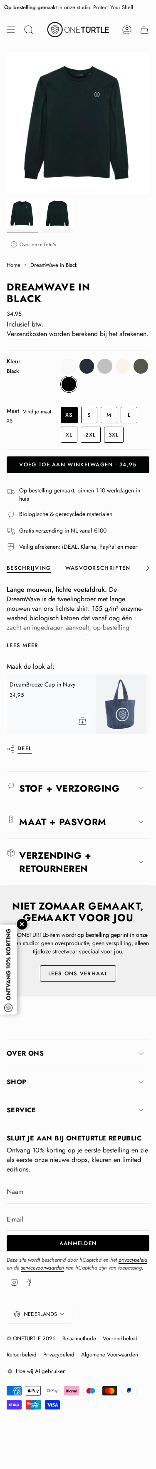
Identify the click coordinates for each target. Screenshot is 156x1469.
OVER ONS (25, 1053)
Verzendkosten (27, 333)
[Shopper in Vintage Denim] (39, 704)
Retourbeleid (22, 1355)
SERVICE (21, 1110)
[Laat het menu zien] (10, 29)
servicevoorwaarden (42, 1268)
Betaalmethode (79, 1338)
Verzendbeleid (120, 1338)
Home (13, 265)
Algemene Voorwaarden (109, 1355)
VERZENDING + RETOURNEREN (55, 862)
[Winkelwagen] (144, 29)
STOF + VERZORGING (69, 788)
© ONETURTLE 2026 (31, 1338)
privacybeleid (133, 1260)
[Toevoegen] (143, 720)
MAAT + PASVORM (62, 821)
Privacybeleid (58, 1355)
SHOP (17, 1082)
